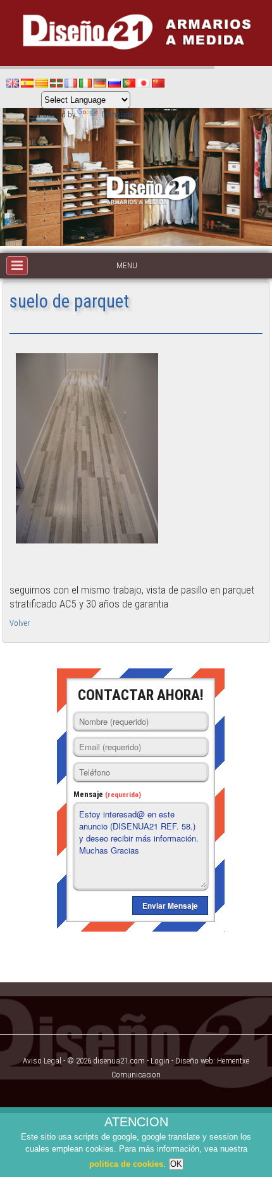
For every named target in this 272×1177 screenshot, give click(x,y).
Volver (19, 623)
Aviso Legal (42, 1060)
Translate (117, 114)
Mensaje (107, 794)
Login (160, 1060)
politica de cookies (126, 1164)
